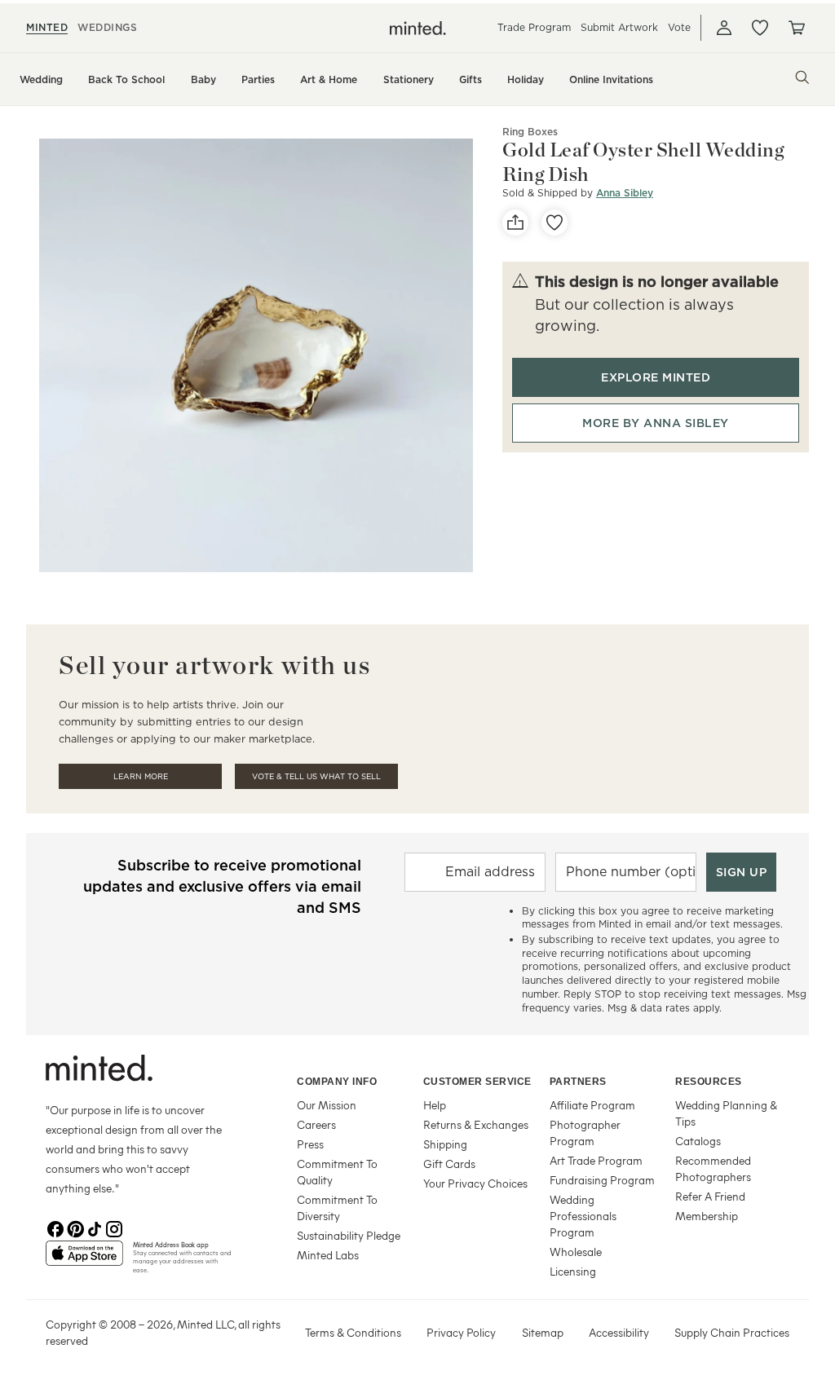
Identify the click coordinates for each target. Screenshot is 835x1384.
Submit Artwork (619, 27)
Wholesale (576, 1251)
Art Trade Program (596, 1160)
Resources (708, 1081)
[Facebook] (55, 1227)
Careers (316, 1124)
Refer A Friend (710, 1196)
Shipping (445, 1144)
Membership (706, 1215)
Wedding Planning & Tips (726, 1113)
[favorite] (554, 222)
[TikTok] (94, 1227)
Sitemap (542, 1332)
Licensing (573, 1271)
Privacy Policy (461, 1332)
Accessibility (619, 1332)
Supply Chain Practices (731, 1332)
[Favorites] (760, 28)
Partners (578, 1081)
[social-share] (515, 222)
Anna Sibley (624, 193)
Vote (679, 27)
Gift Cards (449, 1163)
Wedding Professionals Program (583, 1216)
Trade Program (534, 27)
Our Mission (326, 1105)
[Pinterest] (75, 1227)
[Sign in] (724, 28)
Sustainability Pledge (348, 1235)
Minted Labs (328, 1255)
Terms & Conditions (353, 1332)
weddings (107, 27)
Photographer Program (585, 1132)
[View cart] (796, 28)
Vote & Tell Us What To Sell (316, 776)
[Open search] (802, 77)
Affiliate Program (592, 1105)
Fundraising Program (602, 1180)
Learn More (140, 776)
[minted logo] (418, 28)
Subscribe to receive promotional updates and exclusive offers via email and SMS (222, 886)
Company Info (337, 1081)
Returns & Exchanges (475, 1124)
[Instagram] (114, 1227)
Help (434, 1105)
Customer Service (477, 1081)
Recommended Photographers (713, 1168)
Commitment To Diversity (337, 1207)
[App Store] (84, 1260)
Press (310, 1144)
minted (47, 27)
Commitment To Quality (337, 1172)
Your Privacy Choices (475, 1183)
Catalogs (698, 1140)
